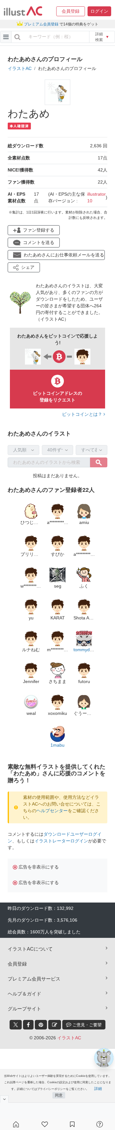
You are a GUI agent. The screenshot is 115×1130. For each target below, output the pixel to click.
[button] (70, 11)
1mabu (57, 745)
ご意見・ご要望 (86, 1024)
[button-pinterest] (41, 1024)
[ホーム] (16, 1124)
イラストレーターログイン (61, 840)
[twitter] (16, 1024)
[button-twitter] (16, 1024)
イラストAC (20, 68)
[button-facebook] (28, 1024)
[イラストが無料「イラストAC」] (23, 11)
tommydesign (87, 649)
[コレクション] (72, 1124)
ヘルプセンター (52, 810)
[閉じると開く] (4, 1099)
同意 (59, 1095)
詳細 (98, 1088)
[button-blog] (54, 1024)
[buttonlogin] (17, 36)
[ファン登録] (45, 1124)
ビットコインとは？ (82, 414)
